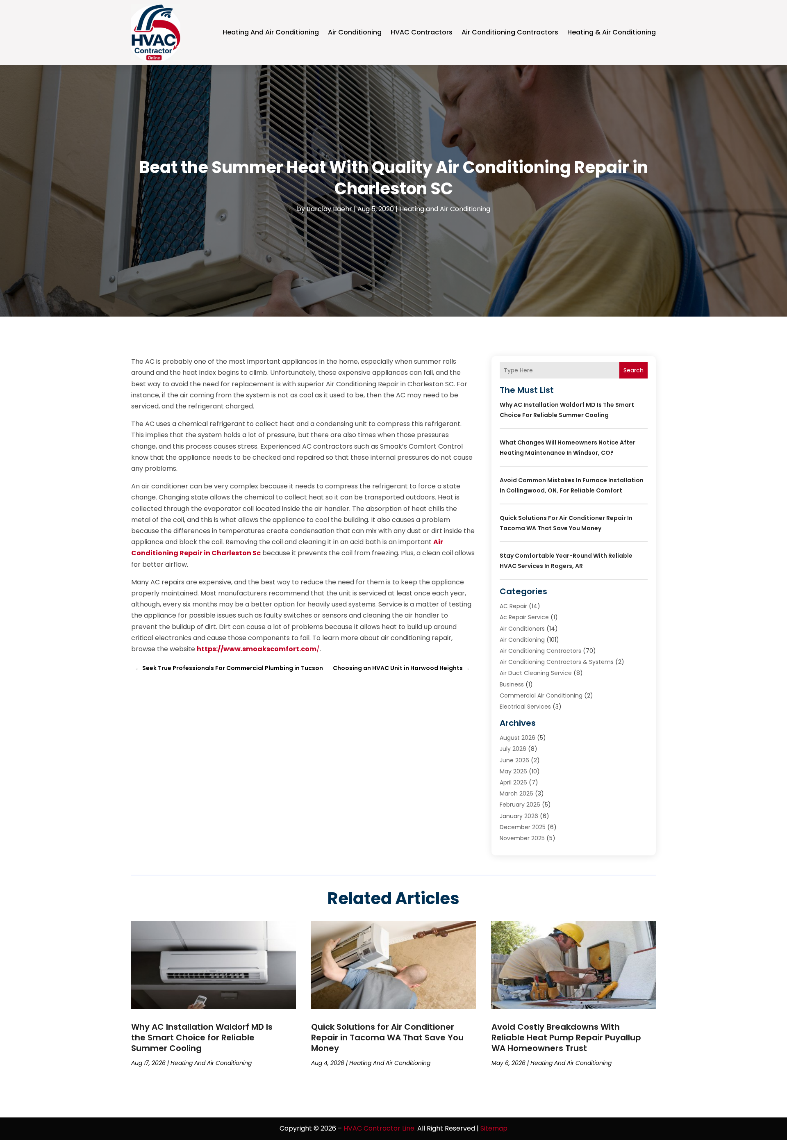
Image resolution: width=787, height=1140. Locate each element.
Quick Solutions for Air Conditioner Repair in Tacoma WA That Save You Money (387, 1037)
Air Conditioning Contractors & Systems (557, 662)
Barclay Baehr (329, 209)
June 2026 (514, 760)
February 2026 (520, 804)
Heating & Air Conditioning (611, 32)
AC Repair (513, 606)
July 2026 (513, 749)
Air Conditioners (522, 629)
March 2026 (516, 793)
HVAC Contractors (422, 32)
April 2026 (513, 782)
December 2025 (523, 827)
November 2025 (522, 838)
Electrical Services (525, 706)
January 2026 (519, 816)
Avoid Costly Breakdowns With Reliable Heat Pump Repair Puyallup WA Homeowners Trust (566, 1037)
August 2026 (517, 738)
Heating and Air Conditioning (271, 32)
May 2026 (513, 771)
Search (633, 370)
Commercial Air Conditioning (541, 695)
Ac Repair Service (524, 617)
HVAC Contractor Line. (379, 1128)
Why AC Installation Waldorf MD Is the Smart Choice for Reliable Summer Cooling (202, 1037)
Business (512, 684)
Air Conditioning (355, 32)
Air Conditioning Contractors (510, 32)
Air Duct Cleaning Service (536, 673)
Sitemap (493, 1128)
